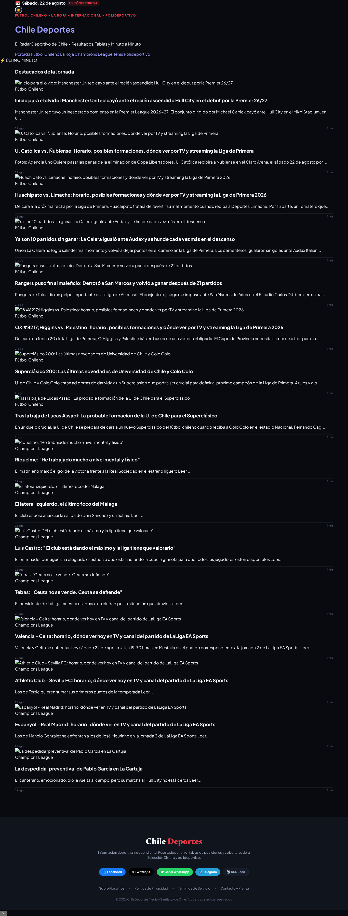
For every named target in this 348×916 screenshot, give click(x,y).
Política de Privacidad (151, 888)
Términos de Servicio (194, 888)
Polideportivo (137, 54)
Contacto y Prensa (234, 888)
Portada (22, 54)
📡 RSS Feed (236, 872)
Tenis (118, 54)
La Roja (67, 54)
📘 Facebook (112, 872)
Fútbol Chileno (45, 54)
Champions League (94, 54)
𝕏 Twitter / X (141, 872)
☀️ (19, 10)
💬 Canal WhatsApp (174, 872)
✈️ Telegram (208, 872)
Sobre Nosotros (112, 888)
